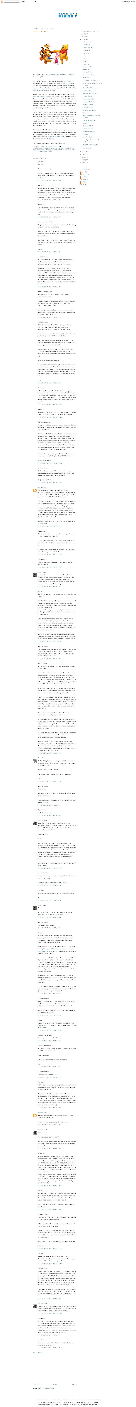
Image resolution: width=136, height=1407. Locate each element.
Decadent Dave (84, 174)
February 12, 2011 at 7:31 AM (49, 928)
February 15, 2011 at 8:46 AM (49, 1348)
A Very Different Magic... (90, 80)
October (86, 45)
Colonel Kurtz (84, 172)
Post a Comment (37, 1352)
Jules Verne (41, 873)
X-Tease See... (87, 113)
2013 (83, 34)
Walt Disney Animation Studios (57, 74)
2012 (83, 37)
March (86, 64)
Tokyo (43, 136)
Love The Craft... (88, 137)
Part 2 (53, 97)
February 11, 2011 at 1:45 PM (49, 641)
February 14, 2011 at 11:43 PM (50, 1313)
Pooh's (55, 136)
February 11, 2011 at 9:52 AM (49, 383)
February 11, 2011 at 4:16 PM (49, 781)
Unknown (40, 487)
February (86, 67)
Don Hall (35, 86)
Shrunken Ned (84, 179)
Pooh (52, 114)
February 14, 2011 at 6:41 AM (49, 1149)
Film (54, 148)
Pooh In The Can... (88, 104)
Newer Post (36, 1384)
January (86, 148)
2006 (83, 163)
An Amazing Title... (88, 99)
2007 (83, 160)
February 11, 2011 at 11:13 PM (50, 868)
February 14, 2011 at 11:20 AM (50, 1249)
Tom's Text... (86, 77)
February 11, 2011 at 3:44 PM (49, 753)
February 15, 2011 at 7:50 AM (49, 1335)
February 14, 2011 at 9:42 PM (49, 1298)
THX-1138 (83, 182)
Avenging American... (89, 131)
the (40, 97)
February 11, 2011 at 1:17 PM (49, 587)
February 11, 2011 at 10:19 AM (50, 463)
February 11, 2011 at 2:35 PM (49, 658)
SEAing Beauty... (88, 96)
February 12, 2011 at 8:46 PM (49, 1067)
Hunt (63, 136)
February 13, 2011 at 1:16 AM (49, 1108)
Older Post (73, 1384)
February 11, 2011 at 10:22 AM (50, 482)
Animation (42, 148)
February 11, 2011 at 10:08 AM (50, 404)
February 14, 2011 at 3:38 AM (49, 1125)
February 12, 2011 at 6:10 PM (49, 1030)
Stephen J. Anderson (66, 83)
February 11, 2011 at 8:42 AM (49, 200)
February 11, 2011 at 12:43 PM (50, 554)
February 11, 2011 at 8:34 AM (49, 180)
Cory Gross (41, 820)
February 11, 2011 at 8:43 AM (49, 217)
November (87, 42)
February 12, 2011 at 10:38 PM (50, 1077)
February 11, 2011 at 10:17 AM (50, 417)
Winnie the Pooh (46, 151)
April (85, 61)
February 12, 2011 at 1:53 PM (49, 1015)
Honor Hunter (42, 758)
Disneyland (50, 132)
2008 (83, 157)
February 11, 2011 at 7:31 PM (49, 815)
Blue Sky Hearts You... (89, 102)
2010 (83, 151)
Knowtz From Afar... (88, 75)
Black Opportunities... (89, 110)
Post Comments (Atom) (47, 1388)
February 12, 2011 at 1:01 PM (49, 994)
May (85, 58)
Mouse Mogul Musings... (90, 93)
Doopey (40, 572)
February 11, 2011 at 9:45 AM (49, 317)
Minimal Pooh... (87, 72)
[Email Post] (60, 146)
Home (55, 1384)
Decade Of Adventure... (89, 120)
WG (39, 933)
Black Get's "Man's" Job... (90, 88)
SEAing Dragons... (88, 129)
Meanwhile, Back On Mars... (91, 145)
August (86, 50)
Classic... (85, 123)
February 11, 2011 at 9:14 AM (49, 252)
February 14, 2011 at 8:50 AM (49, 1186)
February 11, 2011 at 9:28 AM (49, 287)
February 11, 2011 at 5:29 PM (49, 805)
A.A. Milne (67, 81)
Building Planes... (88, 91)
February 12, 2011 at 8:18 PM (49, 1041)
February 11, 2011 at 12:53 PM (50, 567)
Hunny (59, 136)
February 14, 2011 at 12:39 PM (50, 1264)
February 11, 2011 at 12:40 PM (50, 526)
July (85, 53)
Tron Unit (83, 184)
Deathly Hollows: (46, 97)
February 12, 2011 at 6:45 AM (49, 900)
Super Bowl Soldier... (89, 126)
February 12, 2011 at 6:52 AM (49, 917)
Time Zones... (87, 69)
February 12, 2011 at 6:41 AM (49, 885)
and (38, 97)
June (85, 56)
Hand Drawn (61, 148)
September (87, 47)
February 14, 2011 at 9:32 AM (49, 1209)
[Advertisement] (49, 1368)
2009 (83, 154)
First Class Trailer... (88, 107)
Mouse (47, 112)
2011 (83, 39)
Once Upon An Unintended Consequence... (91, 141)
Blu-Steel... (86, 134)
